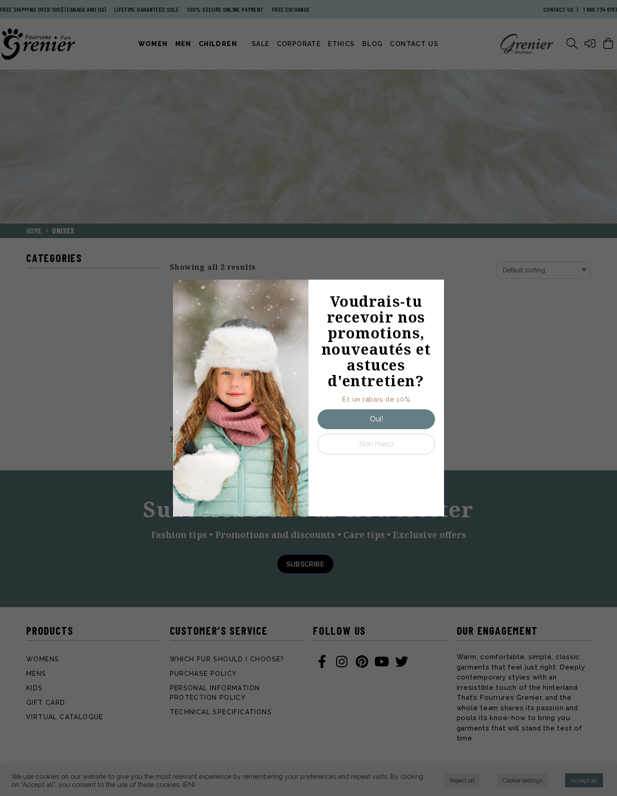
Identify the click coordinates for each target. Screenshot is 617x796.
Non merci (376, 444)
